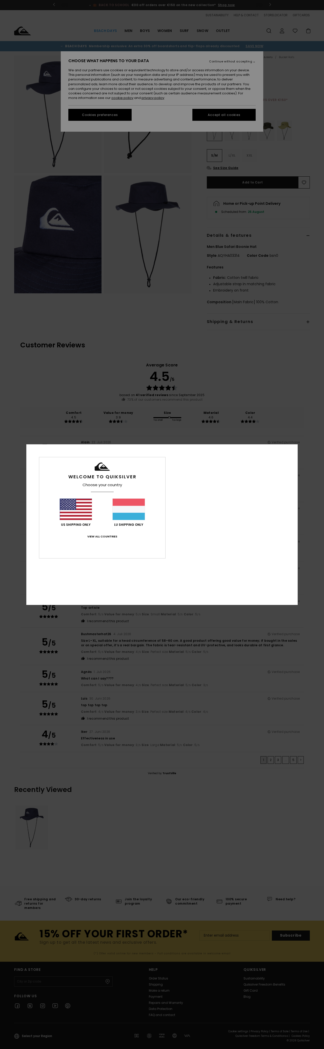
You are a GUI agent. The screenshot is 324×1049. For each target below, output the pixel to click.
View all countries (102, 536)
